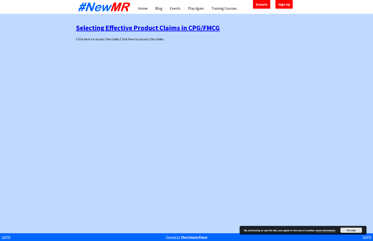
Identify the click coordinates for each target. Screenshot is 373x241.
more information (325, 230)
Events (175, 8)
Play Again (196, 8)
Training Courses (224, 8)
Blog (158, 8)
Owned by (186, 237)
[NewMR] (105, 7)
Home (143, 8)
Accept (351, 230)
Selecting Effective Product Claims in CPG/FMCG (148, 28)
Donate (261, 4)
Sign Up (284, 4)
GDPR (6, 237)
